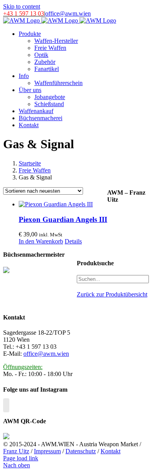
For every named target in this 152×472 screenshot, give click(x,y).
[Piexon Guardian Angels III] (63, 204)
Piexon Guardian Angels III (63, 219)
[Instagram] (6, 405)
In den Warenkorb (41, 241)
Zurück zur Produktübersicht (112, 294)
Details (73, 241)
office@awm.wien (68, 13)
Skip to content (21, 6)
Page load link (20, 458)
